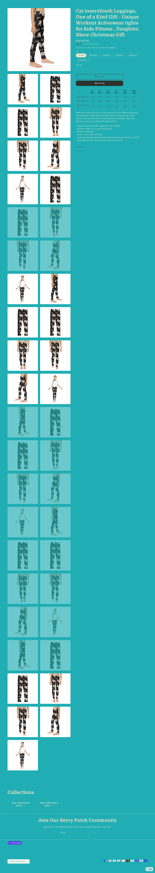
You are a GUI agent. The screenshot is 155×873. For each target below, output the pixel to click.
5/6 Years (106, 55)
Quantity (79, 65)
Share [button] (80, 147)
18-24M (81, 55)
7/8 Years (119, 55)
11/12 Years (82, 60)
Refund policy (47, 868)
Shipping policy (83, 868)
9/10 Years (133, 55)
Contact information (97, 868)
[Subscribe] (94, 832)
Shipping (79, 44)
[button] (4, 2)
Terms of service (70, 868)
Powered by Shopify (34, 868)
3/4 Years (93, 55)
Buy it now (99, 83)
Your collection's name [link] (20, 804)
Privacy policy (58, 868)
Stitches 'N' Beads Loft (20, 868)
